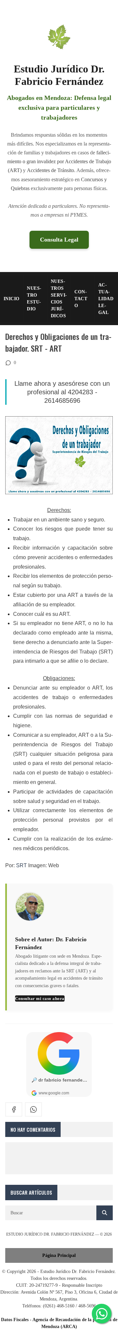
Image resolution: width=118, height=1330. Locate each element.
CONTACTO (80, 298)
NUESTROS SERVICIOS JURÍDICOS (59, 298)
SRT (21, 865)
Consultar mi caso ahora (40, 998)
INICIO (12, 298)
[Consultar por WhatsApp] (101, 1313)
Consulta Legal (59, 239)
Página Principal (59, 1255)
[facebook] (13, 1109)
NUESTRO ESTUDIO (34, 298)
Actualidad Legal (106, 299)
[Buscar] (104, 1212)
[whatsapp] (33, 1109)
